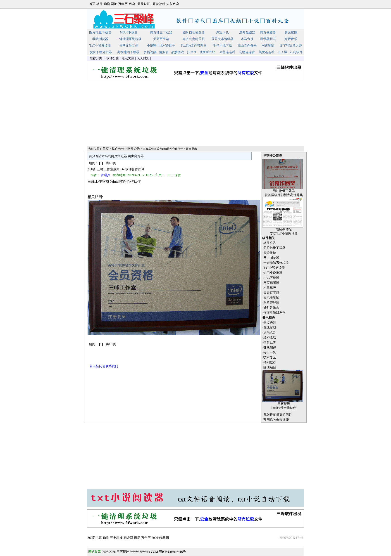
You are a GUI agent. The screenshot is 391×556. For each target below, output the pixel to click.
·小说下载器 (270, 277)
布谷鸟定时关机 (194, 39)
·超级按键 (269, 253)
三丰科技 (116, 537)
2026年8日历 (160, 537)
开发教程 (159, 4)
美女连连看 (266, 52)
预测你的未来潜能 (276, 419)
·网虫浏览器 (270, 258)
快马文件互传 (128, 45)
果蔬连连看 (227, 52)
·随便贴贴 (269, 367)
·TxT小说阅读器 (273, 268)
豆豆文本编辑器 (222, 39)
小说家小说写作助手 (161, 45)
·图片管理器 (270, 302)
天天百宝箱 (161, 39)
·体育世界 (269, 342)
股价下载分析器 (101, 52)
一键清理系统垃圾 (128, 39)
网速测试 (268, 45)
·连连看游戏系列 (274, 312)
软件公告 (112, 58)
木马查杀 (247, 39)
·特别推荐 (269, 362)
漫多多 (164, 52)
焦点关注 (128, 58)
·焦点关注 (269, 322)
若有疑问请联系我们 (104, 366)
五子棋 (282, 52)
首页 (92, 4)
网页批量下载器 (161, 32)
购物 (107, 4)
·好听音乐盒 (270, 307)
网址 (114, 4)
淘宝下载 (222, 32)
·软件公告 (269, 243)
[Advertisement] (195, 113)
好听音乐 (290, 39)
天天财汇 (143, 4)
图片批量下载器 (100, 32)
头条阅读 (172, 4)
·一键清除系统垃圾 (275, 263)
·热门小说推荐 (272, 272)
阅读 (132, 4)
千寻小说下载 (222, 45)
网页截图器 (268, 32)
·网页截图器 (270, 282)
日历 (137, 537)
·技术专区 (269, 357)
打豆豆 (191, 52)
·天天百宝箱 (270, 292)
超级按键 (290, 32)
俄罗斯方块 (207, 52)
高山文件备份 (247, 45)
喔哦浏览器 (100, 39)
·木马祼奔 (269, 287)
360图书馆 (95, 537)
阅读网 (128, 537)
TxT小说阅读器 (100, 45)
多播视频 (150, 52)
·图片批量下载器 (274, 248)
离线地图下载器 (128, 52)
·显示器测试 (270, 297)
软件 (99, 4)
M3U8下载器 (129, 32)
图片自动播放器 (194, 32)
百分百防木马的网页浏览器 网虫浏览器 (116, 156)
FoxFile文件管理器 (194, 45)
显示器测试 (268, 39)
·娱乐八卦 (269, 332)
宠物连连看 (247, 52)
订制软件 (296, 52)
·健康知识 (269, 347)
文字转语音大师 (291, 45)
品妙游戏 (177, 52)
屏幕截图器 (247, 32)
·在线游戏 (269, 327)
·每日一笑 (269, 352)
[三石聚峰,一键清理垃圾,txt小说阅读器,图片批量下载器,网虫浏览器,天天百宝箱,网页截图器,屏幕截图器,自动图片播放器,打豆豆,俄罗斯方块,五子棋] (195, 28)
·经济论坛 (269, 337)
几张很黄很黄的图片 (277, 414)
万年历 (123, 4)
